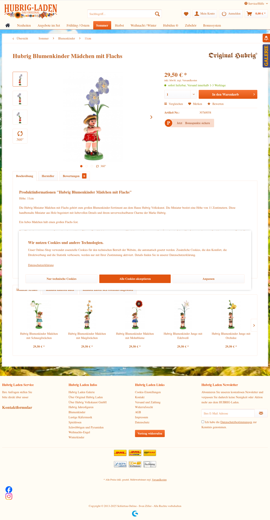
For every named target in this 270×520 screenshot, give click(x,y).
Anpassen (208, 278)
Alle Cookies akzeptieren (135, 278)
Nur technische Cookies (61, 278)
